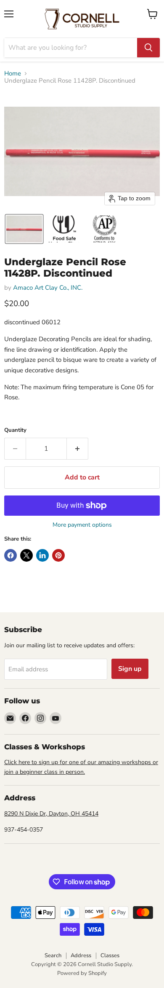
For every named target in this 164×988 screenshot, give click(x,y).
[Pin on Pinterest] (58, 555)
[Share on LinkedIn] (42, 555)
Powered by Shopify (82, 973)
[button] (24, 229)
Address (81, 955)
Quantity (15, 430)
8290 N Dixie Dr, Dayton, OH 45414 (51, 814)
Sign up (130, 668)
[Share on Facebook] (10, 555)
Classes (110, 955)
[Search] (148, 47)
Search (53, 955)
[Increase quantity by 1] (77, 449)
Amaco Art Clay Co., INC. (47, 287)
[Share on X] (26, 555)
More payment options (82, 525)
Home (12, 73)
